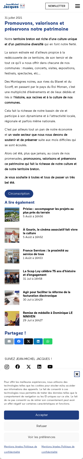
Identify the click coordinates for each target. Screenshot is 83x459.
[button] (77, 374)
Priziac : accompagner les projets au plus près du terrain (48, 210)
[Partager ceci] (18, 341)
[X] (28, 367)
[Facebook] (17, 367)
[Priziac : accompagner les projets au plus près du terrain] (12, 214)
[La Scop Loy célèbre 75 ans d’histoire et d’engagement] (12, 276)
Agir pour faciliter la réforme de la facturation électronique (46, 294)
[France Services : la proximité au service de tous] (12, 256)
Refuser (41, 426)
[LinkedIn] (39, 367)
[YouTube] (50, 367)
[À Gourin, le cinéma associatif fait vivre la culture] (12, 235)
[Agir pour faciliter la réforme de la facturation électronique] (12, 297)
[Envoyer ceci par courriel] (9, 341)
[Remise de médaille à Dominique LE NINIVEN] (12, 318)
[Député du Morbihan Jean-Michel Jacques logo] (14, 6)
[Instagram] (7, 367)
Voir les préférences (41, 437)
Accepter (41, 415)
